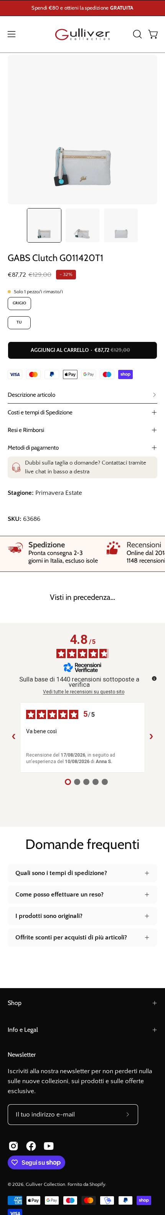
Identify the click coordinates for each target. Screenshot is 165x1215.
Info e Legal (23, 1029)
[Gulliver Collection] (82, 34)
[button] (136, 34)
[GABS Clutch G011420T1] (44, 225)
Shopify (97, 1184)
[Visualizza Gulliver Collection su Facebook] (31, 1146)
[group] (82, 8)
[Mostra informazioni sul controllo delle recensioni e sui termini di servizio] (154, 678)
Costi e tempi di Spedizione (40, 412)
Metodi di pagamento (33, 447)
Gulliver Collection (45, 1184)
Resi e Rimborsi (26, 429)
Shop (14, 1002)
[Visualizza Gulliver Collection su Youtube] (48, 1146)
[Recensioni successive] (151, 737)
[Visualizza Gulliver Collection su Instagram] (13, 1146)
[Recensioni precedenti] (13, 737)
